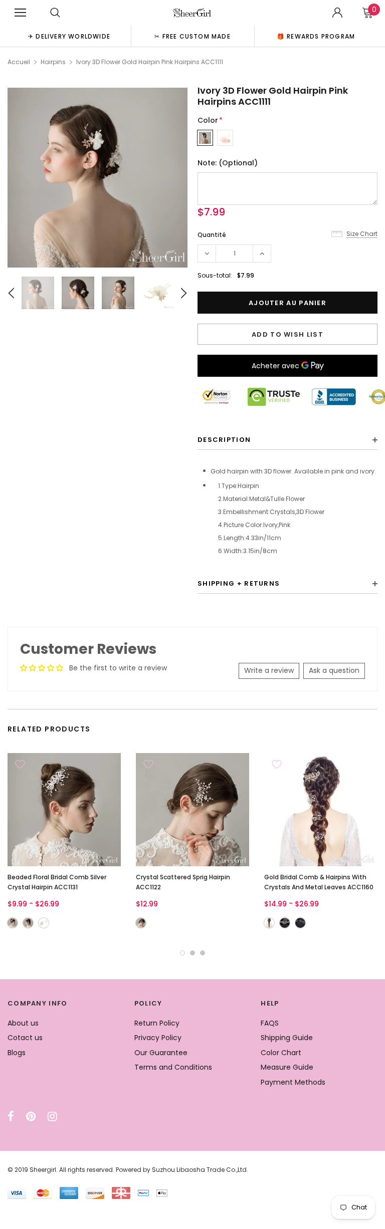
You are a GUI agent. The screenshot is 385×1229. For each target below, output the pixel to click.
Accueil (19, 62)
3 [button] (202, 952)
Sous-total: (215, 275)
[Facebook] (11, 1116)
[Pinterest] (31, 1116)
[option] (69, 36)
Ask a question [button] (334, 670)
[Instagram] (52, 1116)
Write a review (269, 670)
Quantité (212, 234)
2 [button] (192, 952)
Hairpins (53, 62)
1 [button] (182, 952)
